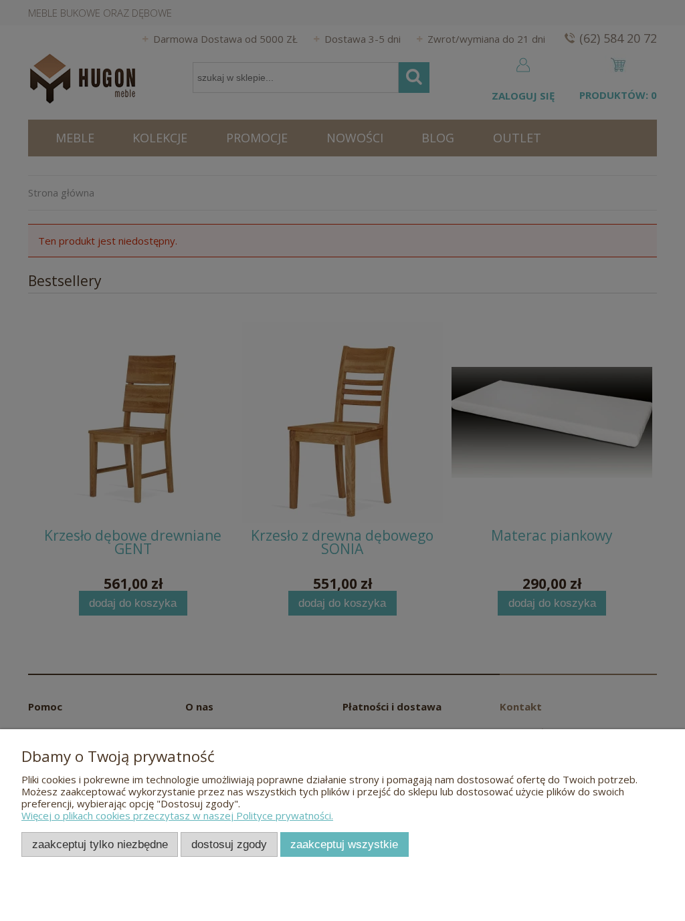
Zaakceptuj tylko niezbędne (100, 844)
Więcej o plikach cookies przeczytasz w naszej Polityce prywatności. (177, 815)
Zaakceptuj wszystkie (344, 844)
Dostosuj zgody (229, 844)
